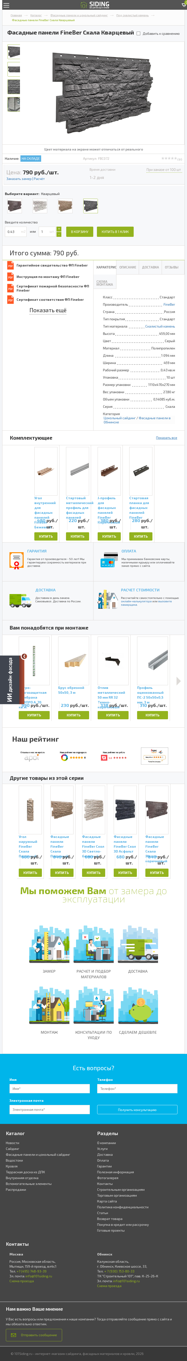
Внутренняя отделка (22, 1178)
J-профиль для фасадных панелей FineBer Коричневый (109, 503)
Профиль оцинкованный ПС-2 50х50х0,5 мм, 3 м (150, 693)
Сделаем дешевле (138, 1032)
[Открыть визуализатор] (12, 679)
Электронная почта (26, 1100)
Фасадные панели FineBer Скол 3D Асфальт (125, 844)
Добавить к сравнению (161, 33)
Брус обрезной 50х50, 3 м (71, 689)
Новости (12, 1143)
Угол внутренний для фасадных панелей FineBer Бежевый (45, 503)
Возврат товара (109, 1219)
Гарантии (104, 1166)
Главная (16, 15)
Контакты (105, 1184)
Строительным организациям (121, 1189)
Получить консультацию (137, 1110)
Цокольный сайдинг (120, 418)
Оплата (103, 1160)
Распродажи (16, 1189)
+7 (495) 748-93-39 (32, 1271)
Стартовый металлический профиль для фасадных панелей (77, 503)
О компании (106, 1143)
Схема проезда (21, 1281)
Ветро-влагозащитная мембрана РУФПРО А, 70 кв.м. (33, 693)
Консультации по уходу (93, 1035)
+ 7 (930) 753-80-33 (119, 1271)
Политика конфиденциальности (123, 1207)
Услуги (102, 1149)
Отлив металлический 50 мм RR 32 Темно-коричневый (111, 693)
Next (179, 681)
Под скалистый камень (132, 15)
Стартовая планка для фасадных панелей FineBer (139, 503)
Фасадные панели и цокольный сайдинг (79, 15)
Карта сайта (107, 1201)
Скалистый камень (160, 326)
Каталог (36, 15)
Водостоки (14, 1160)
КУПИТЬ (46, 536)
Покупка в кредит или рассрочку (123, 1224)
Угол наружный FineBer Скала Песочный (28, 844)
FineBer (169, 304)
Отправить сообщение (39, 1335)
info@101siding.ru (39, 1276)
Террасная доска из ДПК (25, 1172)
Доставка (138, 971)
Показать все (166, 438)
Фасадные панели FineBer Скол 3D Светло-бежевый (93, 844)
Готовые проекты (111, 1230)
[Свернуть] (24, 656)
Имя (13, 1079)
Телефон (105, 1079)
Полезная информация (115, 1172)
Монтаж (49, 1032)
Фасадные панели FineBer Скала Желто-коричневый (156, 844)
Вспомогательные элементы (29, 1184)
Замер (49, 971)
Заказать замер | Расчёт (25, 179)
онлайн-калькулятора (136, 601)
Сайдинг (12, 1149)
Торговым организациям (117, 1195)
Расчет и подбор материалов (93, 974)
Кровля (12, 1166)
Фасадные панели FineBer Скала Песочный (59, 844)
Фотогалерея (107, 1178)
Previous (11, 831)
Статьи (102, 1213)
